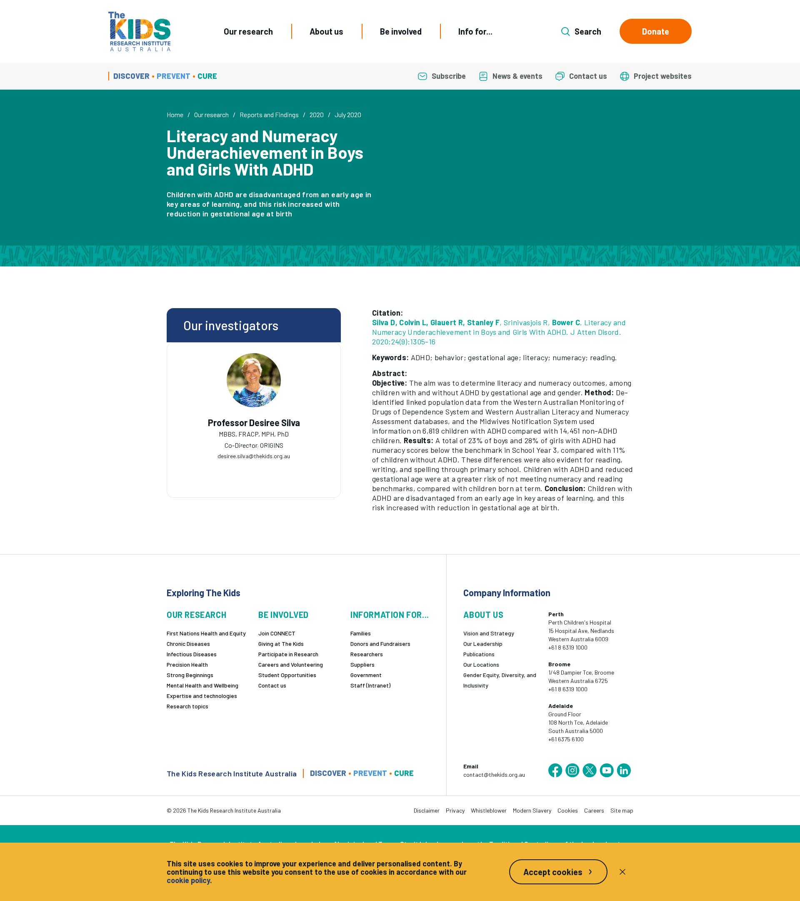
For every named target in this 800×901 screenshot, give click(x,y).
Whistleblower (489, 810)
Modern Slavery (532, 810)
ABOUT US (483, 615)
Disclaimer (427, 810)
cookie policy (188, 880)
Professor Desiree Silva (254, 422)
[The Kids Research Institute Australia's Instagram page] (572, 770)
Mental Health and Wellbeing (202, 685)
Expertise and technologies (202, 695)
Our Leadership (482, 643)
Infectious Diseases (192, 654)
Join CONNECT (276, 633)
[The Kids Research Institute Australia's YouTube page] (607, 770)
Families (360, 633)
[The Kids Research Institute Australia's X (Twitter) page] (589, 770)
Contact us (272, 685)
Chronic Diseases (188, 643)
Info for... (475, 31)
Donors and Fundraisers (380, 643)
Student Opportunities (287, 674)
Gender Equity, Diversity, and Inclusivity (499, 680)
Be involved (401, 31)
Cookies (568, 810)
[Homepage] (139, 31)
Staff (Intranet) (370, 685)
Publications (479, 654)
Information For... (389, 615)
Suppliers (362, 664)
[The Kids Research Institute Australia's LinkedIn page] (624, 770)
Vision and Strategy (488, 633)
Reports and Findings (269, 114)
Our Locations (481, 664)
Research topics (187, 706)
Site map (621, 810)
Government (366, 674)
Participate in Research (288, 654)
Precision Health (187, 664)
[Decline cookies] (622, 872)
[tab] (241, 449)
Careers (594, 810)
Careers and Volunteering (290, 664)
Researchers (366, 654)
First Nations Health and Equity (206, 633)
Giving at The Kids (281, 643)
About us (326, 31)
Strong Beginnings (190, 674)
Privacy (455, 810)
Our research (248, 31)
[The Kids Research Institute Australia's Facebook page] (555, 770)
